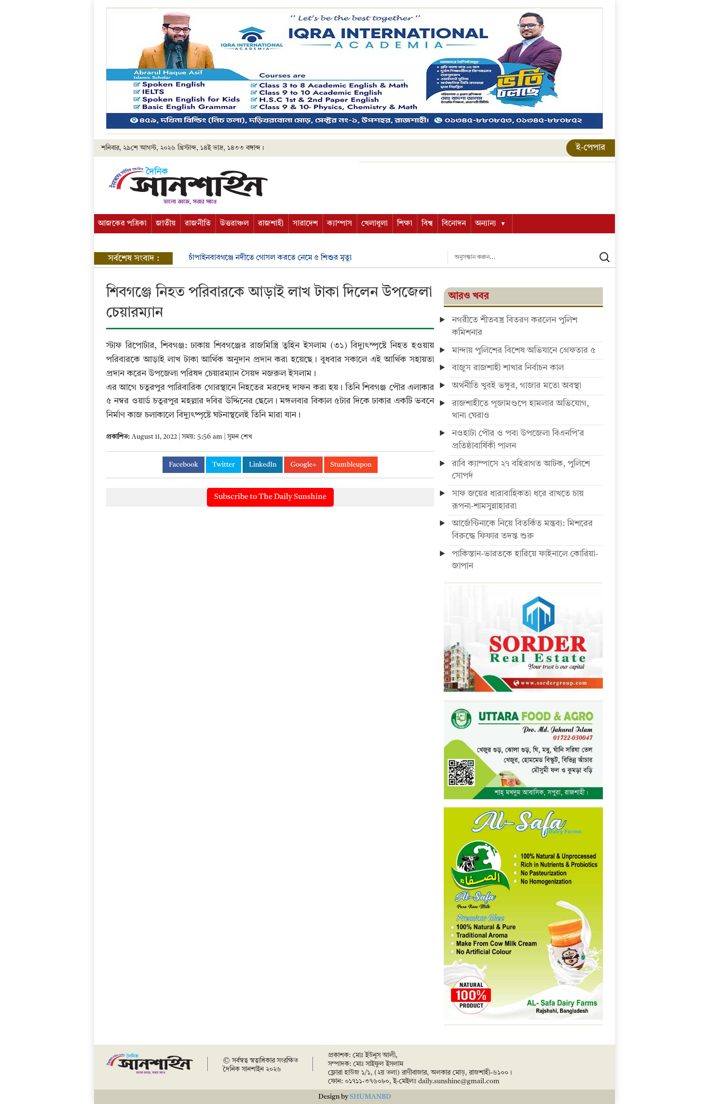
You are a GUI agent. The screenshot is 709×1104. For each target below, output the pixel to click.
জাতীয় (166, 224)
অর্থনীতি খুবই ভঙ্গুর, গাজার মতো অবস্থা (516, 385)
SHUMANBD (370, 1096)
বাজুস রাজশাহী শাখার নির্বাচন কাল (508, 368)
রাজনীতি (198, 224)
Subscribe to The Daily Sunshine (270, 497)
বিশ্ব (427, 224)
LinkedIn (262, 464)
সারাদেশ (305, 224)
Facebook (183, 464)
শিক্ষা (404, 224)
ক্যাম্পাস (339, 224)
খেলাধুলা (374, 224)
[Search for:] (531, 257)
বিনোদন (454, 224)
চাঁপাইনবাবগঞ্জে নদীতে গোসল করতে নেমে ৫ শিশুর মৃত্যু (270, 258)
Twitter (223, 464)
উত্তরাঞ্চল (234, 224)
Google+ (303, 464)
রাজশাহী (271, 224)
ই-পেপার (590, 147)
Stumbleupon (350, 464)
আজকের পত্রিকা (122, 224)
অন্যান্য (485, 224)
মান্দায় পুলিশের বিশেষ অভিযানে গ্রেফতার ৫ (524, 350)
